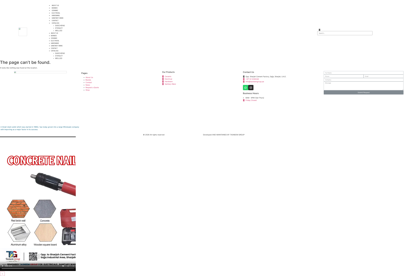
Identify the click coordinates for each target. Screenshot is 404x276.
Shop (88, 90)
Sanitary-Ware (57, 18)
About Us (55, 5)
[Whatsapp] (245, 87)
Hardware (56, 15)
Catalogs (55, 23)
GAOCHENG (60, 25)
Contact (55, 20)
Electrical (56, 13)
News (88, 85)
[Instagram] (250, 87)
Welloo (58, 31)
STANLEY (59, 28)
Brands (55, 8)
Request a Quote (92, 87)
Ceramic (55, 10)
